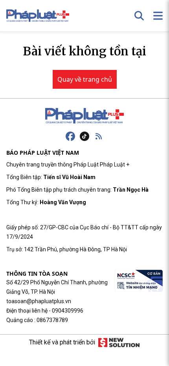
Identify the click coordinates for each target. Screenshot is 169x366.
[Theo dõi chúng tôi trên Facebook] (70, 136)
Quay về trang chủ (84, 79)
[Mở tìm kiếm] (139, 15)
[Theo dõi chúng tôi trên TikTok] (84, 136)
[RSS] (98, 136)
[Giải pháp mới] (119, 342)
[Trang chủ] (84, 116)
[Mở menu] (158, 15)
